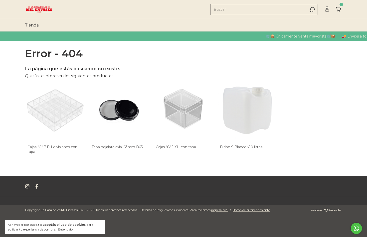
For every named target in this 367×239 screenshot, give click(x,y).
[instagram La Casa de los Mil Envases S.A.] (27, 186)
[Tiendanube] (326, 210)
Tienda (32, 25)
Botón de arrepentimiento (251, 210)
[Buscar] (312, 9)
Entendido (65, 229)
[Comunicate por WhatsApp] (356, 228)
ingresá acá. (219, 210)
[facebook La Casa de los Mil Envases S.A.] (36, 186)
